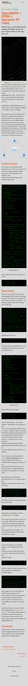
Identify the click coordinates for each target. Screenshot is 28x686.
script (12, 515)
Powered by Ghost (14, 676)
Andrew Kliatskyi (13, 83)
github (4, 458)
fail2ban (4, 612)
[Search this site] (22, 2)
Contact (14, 671)
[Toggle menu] (25, 2)
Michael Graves (7, 9)
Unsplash (21, 83)
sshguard (18, 610)
